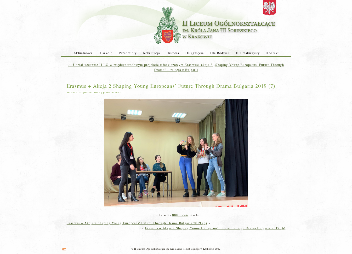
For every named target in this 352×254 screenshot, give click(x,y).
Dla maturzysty (248, 53)
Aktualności (83, 53)
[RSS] (64, 249)
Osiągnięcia (195, 53)
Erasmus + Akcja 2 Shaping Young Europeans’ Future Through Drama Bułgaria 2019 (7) (171, 85)
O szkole (105, 53)
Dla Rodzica (219, 53)
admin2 (116, 92)
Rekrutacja (151, 53)
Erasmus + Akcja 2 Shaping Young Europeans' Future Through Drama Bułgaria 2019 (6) (215, 228)
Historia (172, 53)
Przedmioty (128, 53)
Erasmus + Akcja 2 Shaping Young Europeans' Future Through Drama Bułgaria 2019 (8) (137, 223)
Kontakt (272, 53)
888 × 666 (180, 215)
